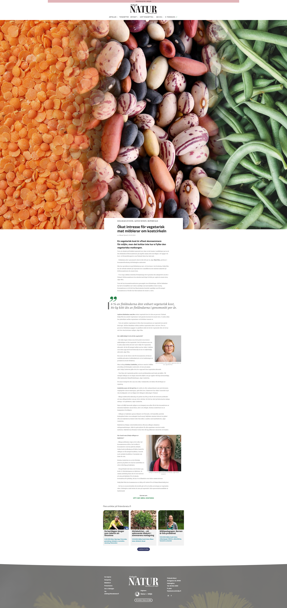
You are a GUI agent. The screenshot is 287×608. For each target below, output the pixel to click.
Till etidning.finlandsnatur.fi (111, 592)
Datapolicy (107, 580)
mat (138, 498)
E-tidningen (170, 17)
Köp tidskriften (146, 17)
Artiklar (112, 17)
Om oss (159, 17)
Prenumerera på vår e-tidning (143, 1)
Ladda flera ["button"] (143, 549)
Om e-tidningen (109, 588)
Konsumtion (141, 221)
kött (135, 498)
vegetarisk (150, 498)
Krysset (133, 17)
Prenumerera (108, 585)
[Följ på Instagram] (168, 595)
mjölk (143, 498)
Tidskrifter (124, 17)
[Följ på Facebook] (171, 595)
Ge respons (107, 577)
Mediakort (107, 583)
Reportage (153, 221)
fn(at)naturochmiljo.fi (174, 591)
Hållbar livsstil (125, 221)
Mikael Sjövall (123, 235)
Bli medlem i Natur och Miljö (143, 600)
